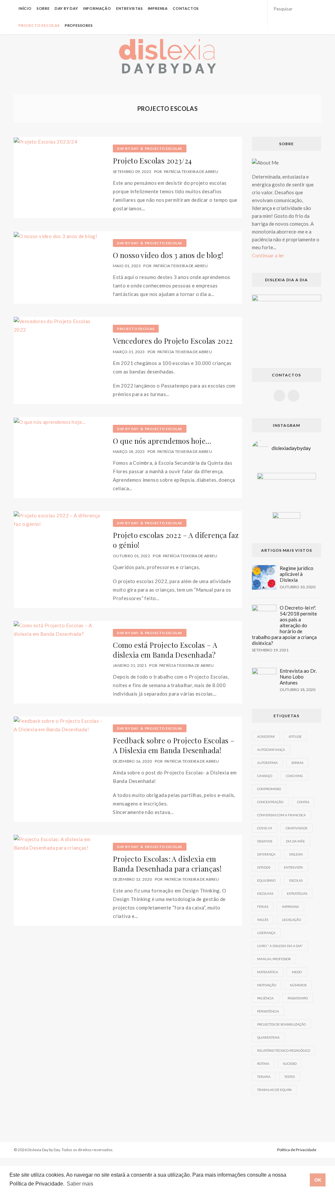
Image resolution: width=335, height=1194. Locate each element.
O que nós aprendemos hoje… (162, 441)
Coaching (294, 776)
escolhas (265, 893)
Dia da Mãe (295, 841)
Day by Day (66, 8)
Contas (303, 802)
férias (262, 906)
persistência (268, 1011)
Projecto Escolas (39, 25)
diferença (266, 854)
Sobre (43, 8)
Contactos (186, 8)
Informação (97, 8)
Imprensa (158, 8)
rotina (263, 1063)
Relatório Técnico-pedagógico (283, 1050)
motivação (266, 985)
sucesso (290, 1063)
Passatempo (298, 998)
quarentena (268, 1037)
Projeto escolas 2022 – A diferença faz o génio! (175, 540)
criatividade (297, 828)
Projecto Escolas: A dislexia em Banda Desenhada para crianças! (167, 864)
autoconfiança (271, 750)
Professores (79, 25)
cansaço (264, 776)
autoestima (267, 763)
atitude (295, 736)
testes (289, 1077)
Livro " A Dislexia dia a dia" (280, 946)
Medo (297, 972)
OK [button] (317, 1180)
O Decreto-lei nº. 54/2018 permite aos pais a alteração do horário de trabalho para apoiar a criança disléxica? (284, 625)
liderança (266, 933)
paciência (265, 998)
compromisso (269, 789)
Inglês (262, 920)
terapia (264, 1077)
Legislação (291, 920)
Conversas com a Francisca (281, 815)
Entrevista (293, 867)
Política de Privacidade (296, 1149)
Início (25, 8)
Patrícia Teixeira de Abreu (191, 171)
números (298, 985)
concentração (270, 802)
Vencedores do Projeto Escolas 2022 (173, 341)
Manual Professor (274, 959)
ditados (263, 867)
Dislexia (296, 854)
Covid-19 (264, 828)
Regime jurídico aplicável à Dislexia (296, 574)
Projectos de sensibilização (281, 1024)
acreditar (266, 736)
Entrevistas (129, 8)
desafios (264, 841)
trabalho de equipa (274, 1090)
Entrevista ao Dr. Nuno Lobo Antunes (298, 676)
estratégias (297, 893)
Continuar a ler (268, 255)
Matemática (267, 972)
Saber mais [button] (80, 1183)
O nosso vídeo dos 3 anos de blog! (168, 255)
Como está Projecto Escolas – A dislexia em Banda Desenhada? (165, 650)
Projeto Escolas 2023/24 (152, 160)
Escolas (296, 880)
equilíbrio (266, 880)
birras (297, 763)
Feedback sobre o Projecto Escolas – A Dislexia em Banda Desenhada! (174, 745)
